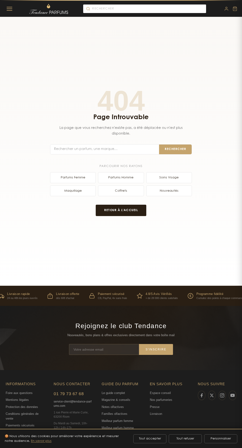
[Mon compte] (226, 8)
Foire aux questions (19, 393)
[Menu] (9, 9)
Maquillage (73, 190)
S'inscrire (156, 349)
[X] (212, 395)
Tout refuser (185, 438)
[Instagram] (222, 395)
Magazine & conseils (116, 400)
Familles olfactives (114, 414)
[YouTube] (232, 395)
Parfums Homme (121, 177)
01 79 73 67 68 (69, 393)
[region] (121, 296)
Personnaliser (221, 438)
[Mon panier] (235, 8)
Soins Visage (169, 177)
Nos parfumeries (161, 400)
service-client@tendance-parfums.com (72, 403)
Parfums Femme (73, 177)
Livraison (156, 414)
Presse (155, 407)
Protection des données (22, 407)
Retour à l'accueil (121, 210)
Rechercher (175, 149)
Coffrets (121, 190)
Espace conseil (160, 393)
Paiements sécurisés (20, 425)
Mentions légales (17, 400)
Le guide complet (113, 393)
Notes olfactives (113, 407)
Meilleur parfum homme (118, 428)
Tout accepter (150, 438)
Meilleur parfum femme (117, 421)
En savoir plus (41, 441)
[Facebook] (201, 395)
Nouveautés (169, 190)
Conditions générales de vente (22, 416)
